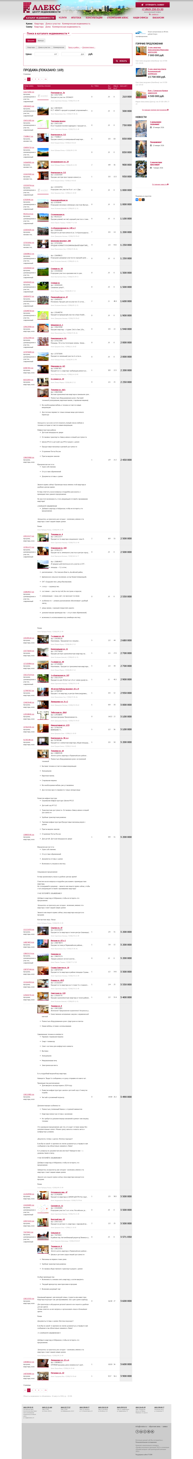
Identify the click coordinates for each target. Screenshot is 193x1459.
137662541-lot (28, 727)
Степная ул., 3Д (57, 268)
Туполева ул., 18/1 (58, 389)
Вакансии (158, 17)
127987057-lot (28, 691)
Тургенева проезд (58, 121)
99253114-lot (28, 214)
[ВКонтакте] (137, 199)
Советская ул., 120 (58, 993)
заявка (165, 1426)
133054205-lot (28, 230)
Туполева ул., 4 (57, 534)
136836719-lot (28, 147)
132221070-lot (28, 929)
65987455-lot (28, 368)
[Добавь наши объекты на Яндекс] (152, 1431)
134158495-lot (28, 1205)
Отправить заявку (154, 4)
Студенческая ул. (57, 214)
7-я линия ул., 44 (57, 636)
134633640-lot (28, 702)
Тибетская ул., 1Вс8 (58, 712)
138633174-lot (28, 953)
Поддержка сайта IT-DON (144, 1455)
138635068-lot (28, 457)
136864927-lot (28, 592)
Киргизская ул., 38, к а (59, 738)
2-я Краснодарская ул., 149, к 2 (63, 228)
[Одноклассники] (140, 199)
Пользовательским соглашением (146, 1442)
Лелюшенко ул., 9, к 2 (59, 701)
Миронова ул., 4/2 (58, 366)
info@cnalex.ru (141, 1426)
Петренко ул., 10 (57, 1373)
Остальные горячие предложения (154, 110)
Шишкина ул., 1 (57, 325)
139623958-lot (28, 327)
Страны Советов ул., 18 (60, 967)
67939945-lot (28, 200)
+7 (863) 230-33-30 (152, 9)
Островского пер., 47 (59, 1192)
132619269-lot (28, 174)
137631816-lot (28, 242)
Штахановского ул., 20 (60, 161)
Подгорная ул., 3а (58, 92)
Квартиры (39, 23)
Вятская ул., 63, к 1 (58, 940)
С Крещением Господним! (155, 123)
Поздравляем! (155, 142)
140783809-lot (28, 1374)
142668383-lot (28, 162)
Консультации (94, 17)
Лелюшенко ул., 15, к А (60, 1360)
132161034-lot (28, 982)
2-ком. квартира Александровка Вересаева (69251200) (158, 49)
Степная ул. (55, 283)
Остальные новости (159, 184)
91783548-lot (28, 740)
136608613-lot (28, 254)
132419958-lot (28, 1194)
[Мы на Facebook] (137, 1431)
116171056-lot (28, 92)
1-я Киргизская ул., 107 (60, 675)
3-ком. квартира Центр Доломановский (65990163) (157, 71)
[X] (143, 199)
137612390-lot (28, 338)
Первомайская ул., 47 (59, 297)
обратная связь (154, 1426)
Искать (123, 61)
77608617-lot (28, 136)
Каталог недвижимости (40, 17)
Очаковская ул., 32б (58, 548)
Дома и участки (52, 23)
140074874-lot (28, 942)
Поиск (47, 33)
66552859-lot (28, 380)
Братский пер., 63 (58, 1219)
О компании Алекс (117, 17)
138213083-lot (28, 1094)
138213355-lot (28, 1298)
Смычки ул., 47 (56, 927)
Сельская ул (55, 1232)
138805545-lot (28, 835)
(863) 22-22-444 (47, 1407)
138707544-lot (28, 969)
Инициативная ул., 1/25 (60, 725)
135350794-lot (28, 185)
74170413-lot (28, 1232)
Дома (48, 26)
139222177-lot (28, 536)
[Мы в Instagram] (148, 1431)
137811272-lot (28, 547)
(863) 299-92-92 (28, 1407)
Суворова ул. (56, 954)
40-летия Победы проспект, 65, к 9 (65, 689)
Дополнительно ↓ (88, 47)
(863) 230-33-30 (103, 1407)
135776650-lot (28, 651)
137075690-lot (28, 352)
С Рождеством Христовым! (156, 163)
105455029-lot (28, 282)
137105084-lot (28, 663)
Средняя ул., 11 (57, 1205)
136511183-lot (28, 120)
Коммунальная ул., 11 (59, 649)
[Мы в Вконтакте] (141, 1431)
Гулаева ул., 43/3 (57, 980)
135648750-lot (28, 311)
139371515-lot (28, 1221)
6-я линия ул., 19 (57, 379)
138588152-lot (28, 1362)
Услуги (63, 17)
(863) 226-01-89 (140, 1407)
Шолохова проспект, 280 (61, 240)
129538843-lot (28, 714)
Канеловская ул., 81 (58, 338)
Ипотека (76, 17)
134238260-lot (28, 268)
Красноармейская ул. (59, 200)
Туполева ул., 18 (57, 750)
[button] (31, 40)
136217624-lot (28, 675)
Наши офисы (140, 17)
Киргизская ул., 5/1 (58, 134)
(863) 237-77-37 (65, 1407)
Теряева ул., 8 (56, 1006)
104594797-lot (28, 296)
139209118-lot (28, 638)
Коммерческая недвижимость (76, 23)
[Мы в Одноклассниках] (145, 1431)
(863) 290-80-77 (84, 1407)
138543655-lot (28, 106)
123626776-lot (28, 995)
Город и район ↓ (74, 47)
